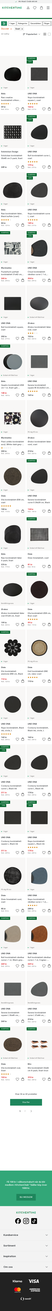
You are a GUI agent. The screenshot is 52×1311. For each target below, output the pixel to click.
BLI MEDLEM (26, 1197)
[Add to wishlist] (17, 109)
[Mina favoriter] (34, 7)
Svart (17, 29)
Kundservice (10, 1235)
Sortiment (9, 1245)
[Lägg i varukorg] (22, 108)
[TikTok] (34, 1221)
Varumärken (35, 23)
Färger (47, 23)
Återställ (5, 29)
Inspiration (9, 1256)
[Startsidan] (12, 8)
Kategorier (22, 23)
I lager (12, 23)
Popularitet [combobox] (31, 34)
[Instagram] (26, 1221)
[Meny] (48, 7)
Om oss (8, 1266)
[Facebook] (18, 1221)
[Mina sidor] (28, 7)
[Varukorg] (41, 7)
